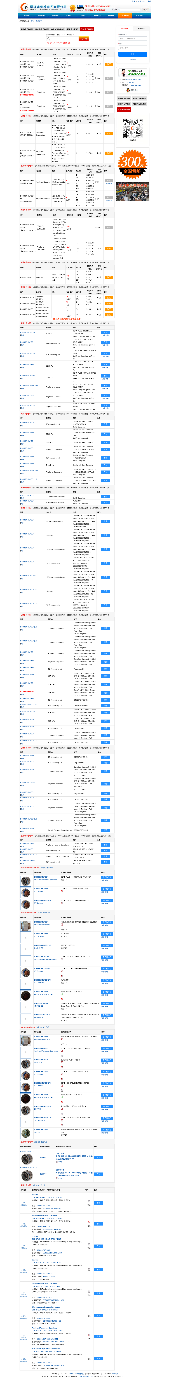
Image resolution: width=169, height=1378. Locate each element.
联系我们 (139, 15)
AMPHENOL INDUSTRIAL (43, 994)
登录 (133, 1)
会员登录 (124, 28)
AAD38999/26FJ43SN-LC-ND (54, 1300)
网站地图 (115, 1374)
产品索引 (83, 15)
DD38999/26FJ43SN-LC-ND (53, 1365)
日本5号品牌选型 (124, 109)
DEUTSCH (38, 1063)
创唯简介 (41, 15)
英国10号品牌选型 (139, 104)
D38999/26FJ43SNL (27, 376)
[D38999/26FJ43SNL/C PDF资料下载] (62, 903)
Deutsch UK (38, 948)
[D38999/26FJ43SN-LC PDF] (89, 1270)
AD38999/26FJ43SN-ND (52, 1229)
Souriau (37, 1132)
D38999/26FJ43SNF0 (28, 576)
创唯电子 (81, 1374)
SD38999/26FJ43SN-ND (52, 1208)
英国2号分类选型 (73, 29)
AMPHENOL (38, 1006)
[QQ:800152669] (132, 93)
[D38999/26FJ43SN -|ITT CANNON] (25, 943)
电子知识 (97, 15)
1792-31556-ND (49, 1276)
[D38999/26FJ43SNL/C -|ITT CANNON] (25, 989)
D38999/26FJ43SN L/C (28, 698)
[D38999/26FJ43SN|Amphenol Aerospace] (25, 931)
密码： (121, 44)
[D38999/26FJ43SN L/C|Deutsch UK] (25, 954)
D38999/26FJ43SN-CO (28, 590)
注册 (149, 1)
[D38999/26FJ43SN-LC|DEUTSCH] (25, 1115)
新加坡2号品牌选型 (139, 98)
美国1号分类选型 (27, 29)
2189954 (43, 1157)
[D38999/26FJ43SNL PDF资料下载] (62, 960)
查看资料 (109, 184)
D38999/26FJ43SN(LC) (28, 627)
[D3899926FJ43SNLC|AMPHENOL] (25, 1024)
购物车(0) (141, 1)
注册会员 (141, 28)
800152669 (130, 82)
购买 (109, 64)
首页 (32, 21)
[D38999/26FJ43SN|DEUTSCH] (25, 1069)
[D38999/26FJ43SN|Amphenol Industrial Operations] (25, 886)
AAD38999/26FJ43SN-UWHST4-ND (56, 1342)
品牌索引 (69, 15)
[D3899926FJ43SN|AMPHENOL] (25, 1012)
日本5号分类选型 (87, 29)
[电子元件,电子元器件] (24, 12)
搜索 (105, 332)
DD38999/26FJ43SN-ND (52, 1321)
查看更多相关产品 (47, 868)
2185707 (43, 1174)
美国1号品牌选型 (124, 98)
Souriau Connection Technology (45, 960)
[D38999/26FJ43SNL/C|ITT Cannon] (25, 909)
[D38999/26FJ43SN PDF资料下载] (62, 892)
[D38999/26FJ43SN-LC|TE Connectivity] (25, 1127)
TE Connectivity (39, 1121)
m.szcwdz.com (135, 85)
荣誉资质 (55, 15)
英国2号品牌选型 (124, 104)
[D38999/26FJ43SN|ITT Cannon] (25, 898)
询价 (109, 78)
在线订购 (125, 15)
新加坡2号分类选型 (42, 29)
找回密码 (133, 60)
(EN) (60, 1162)
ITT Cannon (38, 891)
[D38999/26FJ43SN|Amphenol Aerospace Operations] (25, 1057)
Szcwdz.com (73, 1374)
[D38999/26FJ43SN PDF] (89, 1202)
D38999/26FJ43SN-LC (28, 332)
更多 (22, 335)
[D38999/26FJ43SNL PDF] (89, 1245)
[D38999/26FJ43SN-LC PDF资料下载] (62, 999)
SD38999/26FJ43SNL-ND (52, 1253)
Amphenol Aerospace (42, 925)
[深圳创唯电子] (132, 200)
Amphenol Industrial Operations (45, 880)
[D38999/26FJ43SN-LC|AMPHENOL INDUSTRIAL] (25, 1001)
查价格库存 (107, 877)
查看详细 (104, 880)
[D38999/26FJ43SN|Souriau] (25, 1138)
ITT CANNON (39, 936)
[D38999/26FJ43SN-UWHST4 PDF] (89, 1335)
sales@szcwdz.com (133, 79)
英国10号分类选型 (57, 29)
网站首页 (27, 15)
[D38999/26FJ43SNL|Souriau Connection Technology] (25, 966)
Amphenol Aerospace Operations (46, 1051)
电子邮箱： (122, 34)
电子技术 (111, 15)
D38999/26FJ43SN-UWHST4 (30, 386)
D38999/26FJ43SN (27, 342)
